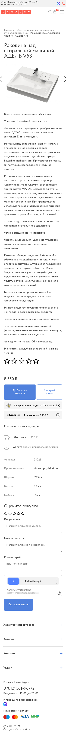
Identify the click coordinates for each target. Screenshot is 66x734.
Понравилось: (12, 519)
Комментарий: (12, 557)
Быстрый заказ (49, 392)
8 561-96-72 (18, 688)
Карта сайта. (22, 729)
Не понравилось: (14, 538)
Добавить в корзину (20, 392)
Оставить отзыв (18, 605)
